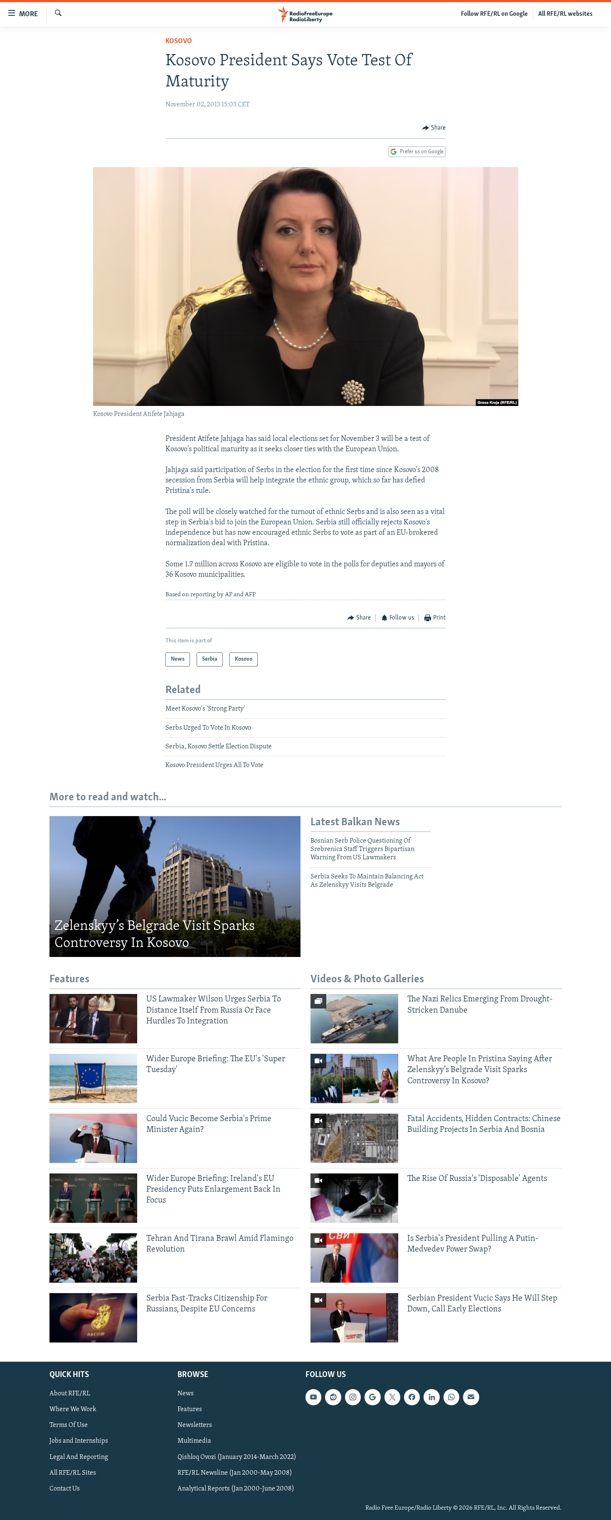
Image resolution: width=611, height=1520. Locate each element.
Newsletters (194, 1425)
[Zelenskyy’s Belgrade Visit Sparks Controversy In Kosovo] (175, 886)
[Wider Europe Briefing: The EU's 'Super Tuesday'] (93, 1078)
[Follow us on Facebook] (412, 1397)
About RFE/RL (69, 1393)
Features (189, 1409)
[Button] (434, 128)
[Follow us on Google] (372, 1397)
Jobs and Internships (78, 1441)
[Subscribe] (471, 1397)
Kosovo (178, 41)
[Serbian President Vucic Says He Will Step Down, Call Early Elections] (354, 1318)
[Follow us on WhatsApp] (451, 1397)
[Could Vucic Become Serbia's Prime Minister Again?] (93, 1138)
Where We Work (72, 1409)
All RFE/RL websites (565, 14)
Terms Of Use (68, 1425)
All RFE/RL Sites (72, 1472)
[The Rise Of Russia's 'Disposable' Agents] (354, 1198)
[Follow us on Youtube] (313, 1397)
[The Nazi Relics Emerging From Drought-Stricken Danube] (354, 1018)
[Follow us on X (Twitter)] (392, 1397)
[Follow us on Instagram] (353, 1397)
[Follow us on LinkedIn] (431, 1397)
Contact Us (64, 1488)
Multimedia (194, 1441)
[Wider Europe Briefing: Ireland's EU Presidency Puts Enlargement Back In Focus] (93, 1198)
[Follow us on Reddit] (333, 1397)
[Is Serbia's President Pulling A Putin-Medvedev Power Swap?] (354, 1258)
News (185, 1393)
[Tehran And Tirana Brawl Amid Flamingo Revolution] (93, 1258)
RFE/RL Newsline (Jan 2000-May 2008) (234, 1472)
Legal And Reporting (78, 1457)
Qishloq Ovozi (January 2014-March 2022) (236, 1457)
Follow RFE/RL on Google (494, 14)
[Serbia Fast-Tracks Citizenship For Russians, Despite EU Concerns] (93, 1318)
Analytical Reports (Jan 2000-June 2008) (235, 1488)
